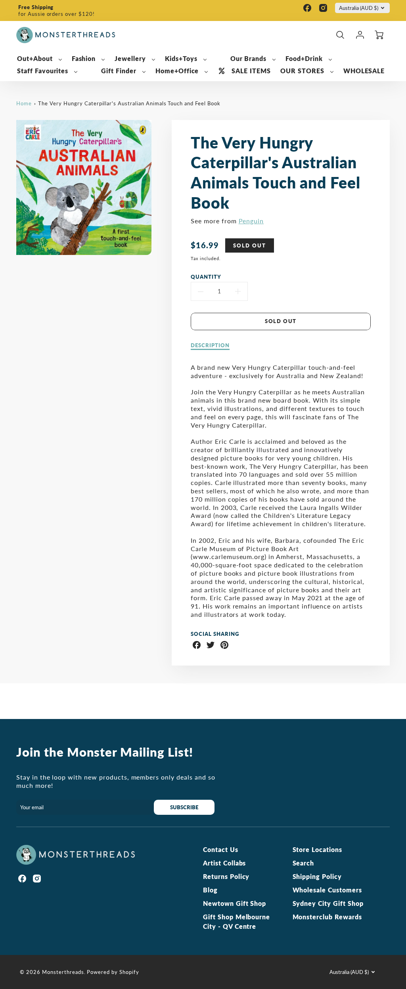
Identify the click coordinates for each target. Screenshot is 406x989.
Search (303, 863)
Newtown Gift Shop (234, 903)
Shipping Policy (317, 876)
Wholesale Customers (327, 890)
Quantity (206, 277)
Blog (210, 890)
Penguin (251, 220)
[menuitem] (39, 59)
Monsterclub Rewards (327, 917)
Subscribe (184, 807)
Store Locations (317, 849)
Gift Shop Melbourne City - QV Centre (236, 921)
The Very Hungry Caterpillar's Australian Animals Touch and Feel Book (129, 103)
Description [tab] (210, 345)
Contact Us (220, 849)
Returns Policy (226, 876)
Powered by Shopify (113, 972)
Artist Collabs (224, 863)
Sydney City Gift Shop (328, 903)
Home (24, 103)
